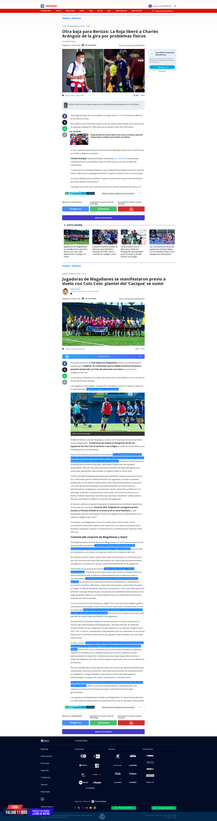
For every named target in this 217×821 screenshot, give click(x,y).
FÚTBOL (58, 11)
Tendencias (45, 777)
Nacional (44, 749)
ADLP (109, 11)
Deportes (45, 770)
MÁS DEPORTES (137, 11)
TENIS (91, 11)
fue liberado (120, 158)
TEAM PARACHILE (121, 11)
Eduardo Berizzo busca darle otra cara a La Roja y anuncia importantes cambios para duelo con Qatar (117, 136)
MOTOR (100, 11)
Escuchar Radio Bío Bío (164, 11)
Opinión (44, 784)
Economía (45, 763)
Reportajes (45, 791)
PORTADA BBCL (46, 11)
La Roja (121, 115)
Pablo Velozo (70, 41)
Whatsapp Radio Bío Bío (165, 808)
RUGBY (82, 11)
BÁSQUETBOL (70, 11)
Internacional (46, 756)
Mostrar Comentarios (103, 218)
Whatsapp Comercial (125, 808)
